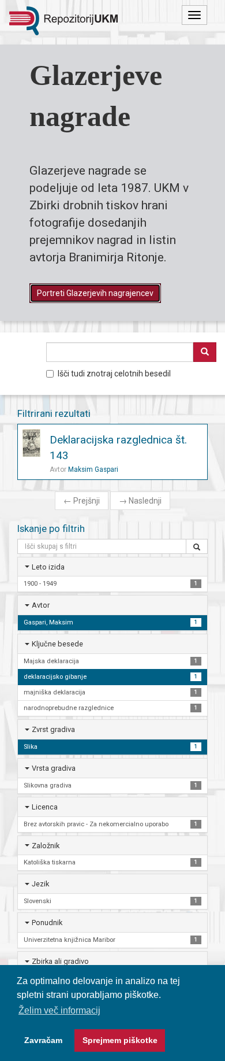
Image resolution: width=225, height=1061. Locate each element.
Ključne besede (57, 643)
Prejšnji (81, 500)
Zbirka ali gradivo (60, 961)
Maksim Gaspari (93, 469)
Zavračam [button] (43, 1040)
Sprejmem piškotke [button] (120, 1040)
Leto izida (48, 567)
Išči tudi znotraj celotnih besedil (114, 373)
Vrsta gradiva (54, 768)
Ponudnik (47, 922)
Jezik (40, 883)
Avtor (41, 605)
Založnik (45, 845)
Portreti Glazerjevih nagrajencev (95, 293)
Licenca (45, 807)
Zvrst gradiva (53, 729)
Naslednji (140, 500)
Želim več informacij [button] (59, 1010)
